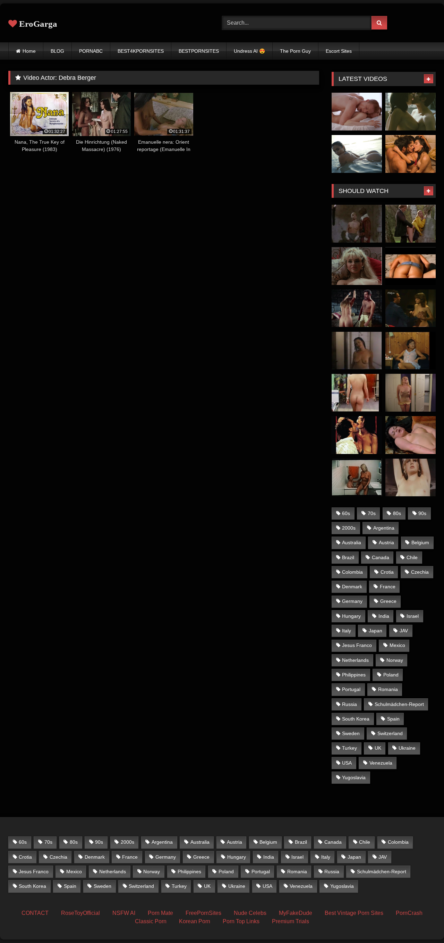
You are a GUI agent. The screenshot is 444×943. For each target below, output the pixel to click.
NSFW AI (123, 913)
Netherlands (355, 660)
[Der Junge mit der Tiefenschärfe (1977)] (357, 477)
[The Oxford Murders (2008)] (410, 111)
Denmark (352, 586)
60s (346, 513)
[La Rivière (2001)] (410, 266)
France (387, 586)
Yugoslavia (354, 777)
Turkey (349, 748)
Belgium (420, 542)
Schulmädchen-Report (399, 704)
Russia (349, 704)
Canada (380, 557)
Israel (413, 616)
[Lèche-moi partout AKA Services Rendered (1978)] (410, 224)
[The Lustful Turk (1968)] (357, 308)
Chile (412, 557)
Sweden (351, 733)
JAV (404, 630)
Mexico (397, 645)
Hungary (351, 616)
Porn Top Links (241, 921)
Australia (351, 542)
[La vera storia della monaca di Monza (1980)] (357, 224)
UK (378, 748)
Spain (393, 719)
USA (347, 763)
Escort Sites (339, 51)
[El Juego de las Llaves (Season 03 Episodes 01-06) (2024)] (410, 154)
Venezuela (380, 763)
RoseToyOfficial (80, 913)
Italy (346, 630)
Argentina (383, 528)
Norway (394, 660)
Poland (391, 674)
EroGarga (37, 23)
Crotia (387, 572)
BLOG (57, 51)
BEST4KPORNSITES (141, 51)
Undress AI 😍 (249, 51)
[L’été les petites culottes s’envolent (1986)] (410, 351)
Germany (352, 601)
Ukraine (407, 748)
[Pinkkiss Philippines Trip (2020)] (357, 154)
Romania (388, 689)
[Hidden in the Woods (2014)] (357, 111)
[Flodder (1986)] (357, 266)
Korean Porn (194, 921)
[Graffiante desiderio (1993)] (357, 435)
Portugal (351, 689)
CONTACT (35, 913)
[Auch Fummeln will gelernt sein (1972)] (410, 477)
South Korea (355, 719)
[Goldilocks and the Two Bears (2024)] (410, 393)
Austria (386, 542)
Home (29, 51)
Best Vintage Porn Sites (354, 913)
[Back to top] (422, 922)
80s (397, 513)
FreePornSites (203, 913)
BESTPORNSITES (199, 51)
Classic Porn (150, 921)
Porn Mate (160, 913)
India (383, 616)
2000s (349, 528)
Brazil (348, 557)
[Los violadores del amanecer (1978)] (410, 435)
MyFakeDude (295, 913)
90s (422, 513)
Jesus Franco (357, 645)
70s (372, 513)
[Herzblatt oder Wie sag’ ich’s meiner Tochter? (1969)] (357, 393)
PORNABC (91, 51)
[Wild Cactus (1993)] (357, 351)
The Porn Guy (295, 51)
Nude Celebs (250, 913)
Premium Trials (290, 921)
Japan (375, 630)
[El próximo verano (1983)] (410, 308)
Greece (388, 601)
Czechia (420, 572)
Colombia (352, 572)
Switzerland (390, 733)
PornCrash (409, 913)
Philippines (354, 674)
